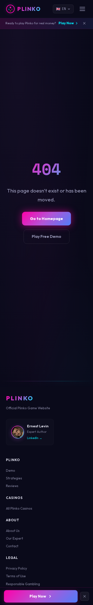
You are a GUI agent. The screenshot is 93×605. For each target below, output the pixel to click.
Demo (10, 470)
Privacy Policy (16, 568)
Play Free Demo (46, 236)
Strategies (14, 478)
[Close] (84, 596)
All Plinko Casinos (19, 508)
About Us (13, 530)
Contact (12, 546)
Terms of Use (16, 576)
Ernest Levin (38, 426)
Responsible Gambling (23, 584)
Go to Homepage (46, 218)
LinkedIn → (34, 438)
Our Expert (14, 538)
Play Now (66, 23)
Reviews (12, 486)
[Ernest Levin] (17, 432)
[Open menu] (82, 9)
